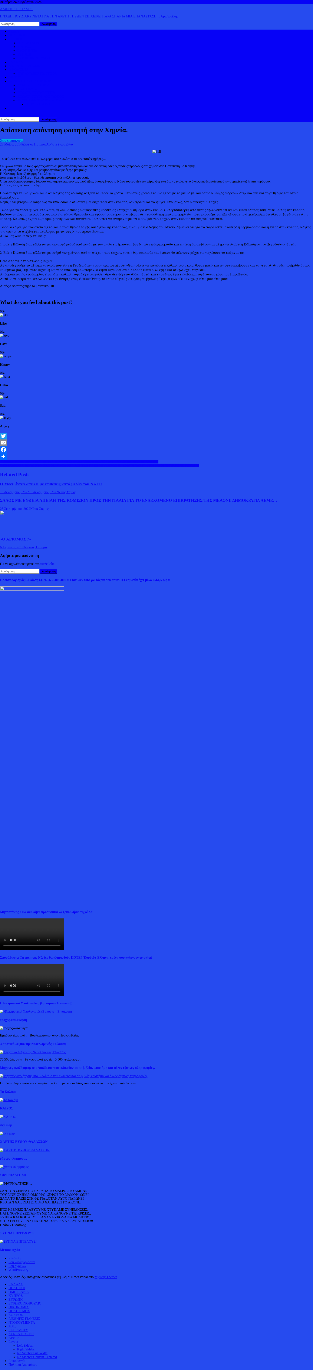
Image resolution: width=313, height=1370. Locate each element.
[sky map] (7, 1133)
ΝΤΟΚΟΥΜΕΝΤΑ (22, 1322)
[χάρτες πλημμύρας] (14, 1167)
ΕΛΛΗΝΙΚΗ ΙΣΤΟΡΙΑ (33, 85)
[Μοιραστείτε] (156, 456)
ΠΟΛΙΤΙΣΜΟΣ (27, 89)
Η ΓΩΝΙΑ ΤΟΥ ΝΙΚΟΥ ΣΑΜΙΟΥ (40, 96)
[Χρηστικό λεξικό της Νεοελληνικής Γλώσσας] (33, 1052)
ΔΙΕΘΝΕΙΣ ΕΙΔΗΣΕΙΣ (24, 66)
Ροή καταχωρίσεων (22, 1262)
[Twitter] (156, 436)
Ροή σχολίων (17, 1266)
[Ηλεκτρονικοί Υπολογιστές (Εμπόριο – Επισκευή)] (36, 1011)
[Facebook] (156, 449)
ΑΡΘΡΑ (14, 1338)
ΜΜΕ (13, 1326)
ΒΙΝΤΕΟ (15, 77)
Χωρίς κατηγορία (11, 140)
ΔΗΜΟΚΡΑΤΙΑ (28, 43)
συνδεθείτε (47, 564)
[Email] (156, 442)
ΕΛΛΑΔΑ (16, 62)
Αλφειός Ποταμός (34, 144)
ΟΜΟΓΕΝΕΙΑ (27, 50)
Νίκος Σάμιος (67, 492)
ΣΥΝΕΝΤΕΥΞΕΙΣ (21, 1334)
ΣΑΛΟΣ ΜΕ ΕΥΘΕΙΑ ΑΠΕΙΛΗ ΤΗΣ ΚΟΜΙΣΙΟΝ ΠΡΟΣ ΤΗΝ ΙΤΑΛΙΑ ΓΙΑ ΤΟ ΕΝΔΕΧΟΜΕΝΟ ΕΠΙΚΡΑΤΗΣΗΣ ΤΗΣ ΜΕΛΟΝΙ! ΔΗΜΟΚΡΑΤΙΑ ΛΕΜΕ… (138, 500)
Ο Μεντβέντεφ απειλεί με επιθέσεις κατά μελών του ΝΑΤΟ (51, 484)
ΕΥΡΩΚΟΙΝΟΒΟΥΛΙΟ (33, 58)
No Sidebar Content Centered (37, 1357)
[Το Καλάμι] (9, 1100)
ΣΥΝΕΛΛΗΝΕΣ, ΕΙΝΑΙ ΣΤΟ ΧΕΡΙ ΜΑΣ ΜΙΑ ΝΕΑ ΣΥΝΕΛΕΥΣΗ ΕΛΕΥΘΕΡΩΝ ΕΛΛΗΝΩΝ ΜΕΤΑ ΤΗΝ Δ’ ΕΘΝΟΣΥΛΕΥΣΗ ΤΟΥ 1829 (99, 465)
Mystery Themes (106, 1277)
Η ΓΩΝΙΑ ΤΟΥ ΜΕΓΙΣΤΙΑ (36, 92)
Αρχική (14, 31)
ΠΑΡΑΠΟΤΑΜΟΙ (38, 104)
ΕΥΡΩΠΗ (24, 54)
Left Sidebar (25, 1345)
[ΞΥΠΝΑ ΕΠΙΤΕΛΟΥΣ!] (18, 1241)
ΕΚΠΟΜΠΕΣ (18, 1330)
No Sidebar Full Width (32, 1353)
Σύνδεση (14, 1258)
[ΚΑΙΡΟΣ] (8, 1117)
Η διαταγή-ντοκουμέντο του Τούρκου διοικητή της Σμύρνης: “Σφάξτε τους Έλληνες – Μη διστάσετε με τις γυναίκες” (79, 461)
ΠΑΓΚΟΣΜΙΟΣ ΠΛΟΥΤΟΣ (37, 73)
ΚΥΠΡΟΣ (24, 46)
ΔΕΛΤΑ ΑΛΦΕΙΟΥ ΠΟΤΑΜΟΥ (39, 100)
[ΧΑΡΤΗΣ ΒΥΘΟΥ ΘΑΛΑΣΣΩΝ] (25, 1150)
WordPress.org (18, 1270)
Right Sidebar (26, 1349)
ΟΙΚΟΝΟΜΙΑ (19, 69)
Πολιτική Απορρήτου (23, 1364)
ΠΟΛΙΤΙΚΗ (17, 35)
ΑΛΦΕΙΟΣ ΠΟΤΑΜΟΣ (16, 9)
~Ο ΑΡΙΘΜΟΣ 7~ (15, 539)
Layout (13, 1341)
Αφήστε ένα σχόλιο (59, 144)
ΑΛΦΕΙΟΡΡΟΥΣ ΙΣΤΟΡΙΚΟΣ (30, 81)
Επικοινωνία (17, 1361)
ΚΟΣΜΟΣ (16, 39)
